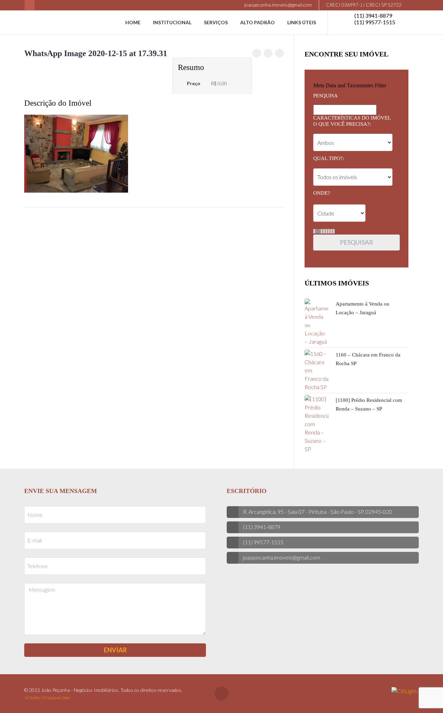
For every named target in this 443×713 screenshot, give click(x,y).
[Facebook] (30, 5)
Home (133, 22)
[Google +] (279, 53)
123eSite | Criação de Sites (47, 697)
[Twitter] (268, 53)
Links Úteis (301, 22)
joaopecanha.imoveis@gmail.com (277, 5)
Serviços (216, 22)
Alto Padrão (257, 22)
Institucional (172, 22)
